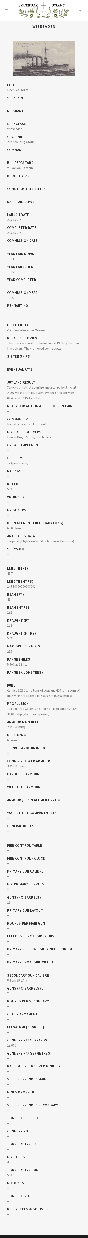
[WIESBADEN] (44, 58)
